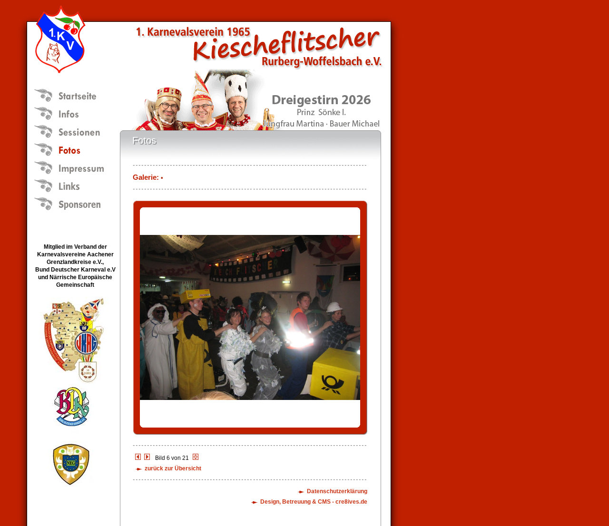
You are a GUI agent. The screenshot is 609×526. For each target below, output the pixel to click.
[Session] (74, 130)
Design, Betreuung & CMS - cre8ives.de (313, 501)
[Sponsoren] (74, 203)
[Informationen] (74, 112)
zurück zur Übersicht (173, 468)
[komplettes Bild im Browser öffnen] (250, 432)
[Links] (74, 184)
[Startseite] (74, 94)
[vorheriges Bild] (138, 458)
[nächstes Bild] (147, 458)
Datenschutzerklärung (337, 491)
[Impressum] (74, 166)
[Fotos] (74, 148)
